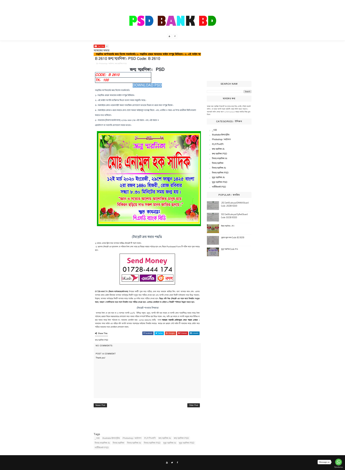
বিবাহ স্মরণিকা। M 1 (227, 225)
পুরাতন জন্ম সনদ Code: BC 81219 (232, 237)
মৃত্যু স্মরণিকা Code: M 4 (229, 249)
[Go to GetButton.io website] (338, 467)
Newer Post (100, 405)
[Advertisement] (229, 61)
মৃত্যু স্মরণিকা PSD (186, 442)
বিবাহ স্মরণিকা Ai (134, 442)
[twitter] (172, 463)
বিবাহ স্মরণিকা (118, 442)
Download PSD (147, 85)
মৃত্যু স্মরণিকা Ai (169, 442)
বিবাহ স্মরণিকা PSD (152, 442)
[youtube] (169, 36)
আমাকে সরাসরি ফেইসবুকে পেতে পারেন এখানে (180, 320)
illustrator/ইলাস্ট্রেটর (111, 438)
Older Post (193, 405)
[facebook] (175, 36)
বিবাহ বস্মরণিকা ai (102, 442)
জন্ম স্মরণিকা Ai (164, 438)
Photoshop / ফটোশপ (106, 63)
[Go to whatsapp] (338, 462)
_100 (97, 438)
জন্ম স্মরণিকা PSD (121, 63)
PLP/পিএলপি (150, 438)
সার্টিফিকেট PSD (102, 447)
